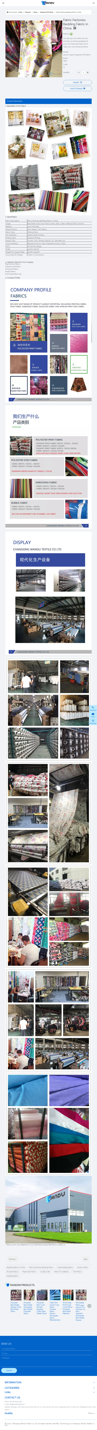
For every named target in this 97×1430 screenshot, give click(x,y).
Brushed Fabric (12, 1272)
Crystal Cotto (45, 1272)
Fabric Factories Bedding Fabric (41, 1267)
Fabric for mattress (61, 1272)
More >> (91, 1413)
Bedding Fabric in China (16, 1267)
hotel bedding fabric (65, 1267)
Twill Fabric (77, 1272)
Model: (65, 52)
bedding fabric (12, 1276)
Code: (65, 64)
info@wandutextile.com (17, 1404)
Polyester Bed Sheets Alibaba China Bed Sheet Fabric (16, 1307)
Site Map (56, 1424)
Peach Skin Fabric (29, 1272)
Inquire (76, 82)
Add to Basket (76, 88)
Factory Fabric (82, 1267)
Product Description (14, 101)
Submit (9, 1370)
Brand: (65, 58)
